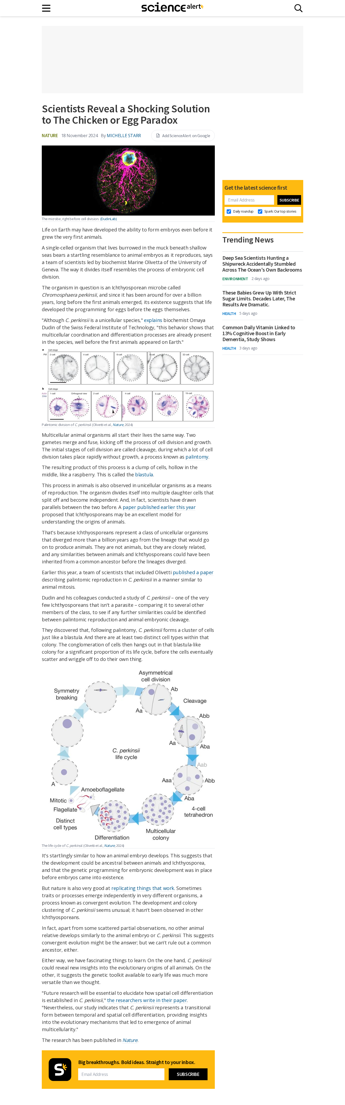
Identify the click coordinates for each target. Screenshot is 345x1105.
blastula (144, 474)
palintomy (196, 456)
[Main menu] (46, 8)
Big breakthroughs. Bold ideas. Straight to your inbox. (136, 1062)
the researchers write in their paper (147, 1000)
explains (153, 320)
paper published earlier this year (159, 507)
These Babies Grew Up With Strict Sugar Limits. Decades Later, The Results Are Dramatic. (259, 298)
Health (229, 313)
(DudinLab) (108, 218)
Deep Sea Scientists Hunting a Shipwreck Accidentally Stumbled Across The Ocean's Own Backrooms (262, 264)
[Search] (298, 8)
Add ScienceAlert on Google (186, 135)
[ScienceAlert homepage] (172, 8)
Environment (235, 278)
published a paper (193, 572)
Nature (50, 135)
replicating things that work (142, 888)
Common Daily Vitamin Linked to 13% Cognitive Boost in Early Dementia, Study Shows (258, 333)
